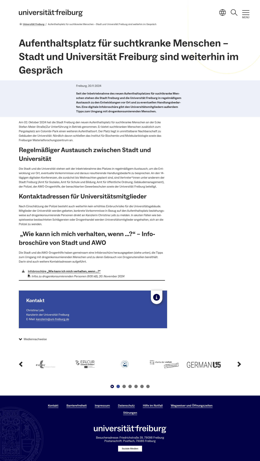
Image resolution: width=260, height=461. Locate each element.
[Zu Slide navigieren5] (142, 386)
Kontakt (53, 405)
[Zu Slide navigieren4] (136, 386)
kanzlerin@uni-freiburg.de (52, 319)
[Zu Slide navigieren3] (130, 386)
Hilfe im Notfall (153, 405)
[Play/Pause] (112, 386)
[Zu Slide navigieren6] (148, 386)
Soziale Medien (130, 448)
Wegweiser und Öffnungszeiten (191, 405)
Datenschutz (126, 405)
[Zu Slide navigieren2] (124, 386)
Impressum (102, 405)
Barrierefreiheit (76, 405)
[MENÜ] (245, 13)
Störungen (130, 413)
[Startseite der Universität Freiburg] (51, 13)
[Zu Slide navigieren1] (118, 386)
